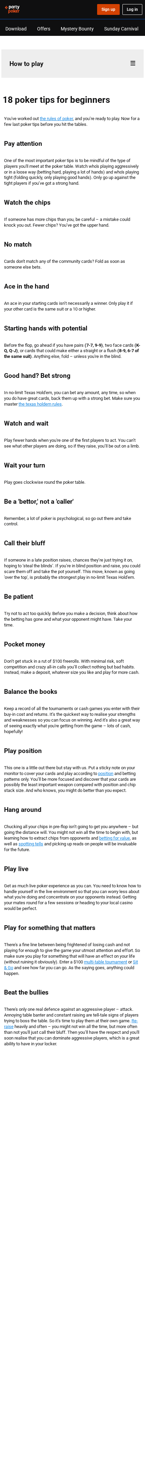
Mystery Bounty (77, 28)
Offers (43, 28)
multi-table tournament (105, 961)
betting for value (114, 838)
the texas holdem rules (40, 404)
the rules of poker (56, 118)
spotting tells (31, 843)
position (105, 773)
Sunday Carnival (121, 28)
